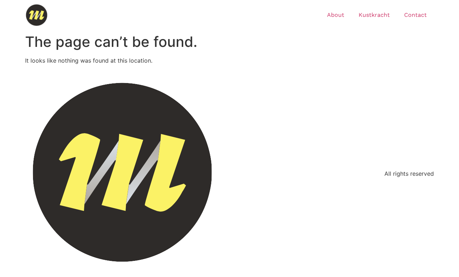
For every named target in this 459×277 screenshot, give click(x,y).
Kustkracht (374, 14)
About (335, 14)
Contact (415, 14)
